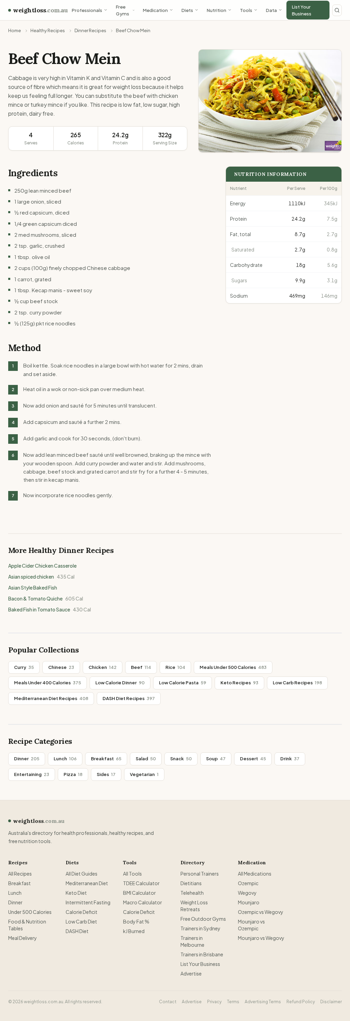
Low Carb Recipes (297, 682)
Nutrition (216, 10)
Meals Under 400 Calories (47, 682)
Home (14, 30)
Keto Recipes (239, 682)
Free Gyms (122, 10)
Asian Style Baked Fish (32, 587)
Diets (187, 10)
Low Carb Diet (81, 921)
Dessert (253, 758)
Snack (181, 758)
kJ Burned (134, 931)
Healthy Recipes (47, 30)
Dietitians (191, 883)
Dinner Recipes (90, 30)
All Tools (132, 873)
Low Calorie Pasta (182, 682)
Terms (233, 1001)
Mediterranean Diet (87, 883)
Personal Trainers (199, 873)
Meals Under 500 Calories (233, 667)
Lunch (65, 758)
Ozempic (248, 883)
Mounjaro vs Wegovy (261, 938)
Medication (155, 10)
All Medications (254, 873)
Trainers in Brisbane (201, 954)
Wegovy (247, 893)
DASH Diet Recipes (129, 698)
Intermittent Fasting (88, 902)
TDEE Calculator (141, 883)
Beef (141, 667)
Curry (24, 667)
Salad (146, 758)
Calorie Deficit (81, 912)
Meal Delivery (22, 938)
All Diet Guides (81, 873)
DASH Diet (77, 931)
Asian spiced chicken (41, 576)
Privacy (214, 1001)
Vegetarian (144, 774)
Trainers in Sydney (200, 928)
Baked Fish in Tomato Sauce (49, 609)
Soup (216, 758)
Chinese (61, 667)
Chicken (103, 667)
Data (271, 10)
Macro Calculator (142, 902)
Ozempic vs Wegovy (260, 912)
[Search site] (337, 10)
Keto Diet (76, 893)
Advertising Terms (263, 1001)
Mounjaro (248, 902)
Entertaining (31, 774)
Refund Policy (300, 1001)
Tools (246, 10)
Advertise (191, 973)
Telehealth (192, 893)
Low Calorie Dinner (120, 682)
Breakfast (106, 758)
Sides (106, 774)
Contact (167, 1001)
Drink (289, 758)
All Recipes (20, 873)
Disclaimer (331, 1001)
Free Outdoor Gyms (203, 919)
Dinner (26, 758)
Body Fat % (136, 921)
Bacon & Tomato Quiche (45, 598)
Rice (175, 667)
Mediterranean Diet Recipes (51, 698)
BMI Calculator (139, 893)
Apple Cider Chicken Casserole (42, 566)
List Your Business (301, 10)
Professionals (87, 10)
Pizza (73, 774)
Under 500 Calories (30, 912)
